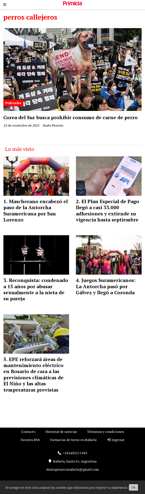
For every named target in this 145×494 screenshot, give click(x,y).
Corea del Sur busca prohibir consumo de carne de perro (70, 117)
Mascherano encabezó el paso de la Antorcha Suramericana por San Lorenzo (35, 210)
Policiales (13, 103)
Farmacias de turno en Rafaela (73, 439)
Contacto (28, 431)
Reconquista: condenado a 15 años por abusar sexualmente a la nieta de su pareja (35, 289)
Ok (134, 487)
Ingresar (117, 439)
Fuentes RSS (30, 439)
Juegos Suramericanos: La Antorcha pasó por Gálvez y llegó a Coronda (106, 286)
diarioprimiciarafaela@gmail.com (72, 469)
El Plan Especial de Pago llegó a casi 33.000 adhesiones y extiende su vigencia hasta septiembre (107, 210)
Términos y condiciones (105, 431)
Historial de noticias (61, 431)
